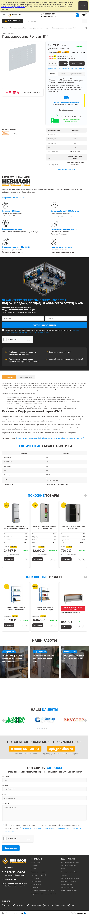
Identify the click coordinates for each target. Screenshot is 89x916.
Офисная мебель (67, 884)
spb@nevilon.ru (49, 16)
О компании (35, 862)
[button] (85, 495)
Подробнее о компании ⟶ (13, 198)
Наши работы (36, 884)
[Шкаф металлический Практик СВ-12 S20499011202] (44, 513)
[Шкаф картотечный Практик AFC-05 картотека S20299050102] (15, 513)
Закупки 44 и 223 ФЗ (38, 875)
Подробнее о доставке (66, 110)
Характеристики (26, 377)
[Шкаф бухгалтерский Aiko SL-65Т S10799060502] (73, 513)
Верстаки (64, 875)
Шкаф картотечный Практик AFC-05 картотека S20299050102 (16, 527)
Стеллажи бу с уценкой (69, 890)
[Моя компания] (15, 861)
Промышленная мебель (69, 872)
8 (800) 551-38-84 (25, 748)
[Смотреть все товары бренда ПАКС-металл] (13, 92)
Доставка (34, 865)
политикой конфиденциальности (13, 7)
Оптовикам (35, 878)
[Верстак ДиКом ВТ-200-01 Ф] (73, 594)
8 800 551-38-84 (49, 14)
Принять (83, 5)
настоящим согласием (42, 332)
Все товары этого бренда (32, 92)
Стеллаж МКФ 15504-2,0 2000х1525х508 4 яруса (16, 608)
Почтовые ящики (67, 887)
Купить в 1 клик (77, 63)
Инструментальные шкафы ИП (73, 438)
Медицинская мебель (68, 881)
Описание (9, 377)
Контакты (35, 887)
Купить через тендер (78, 52)
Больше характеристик (66, 170)
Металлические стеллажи (70, 862)
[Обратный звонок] (77, 15)
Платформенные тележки (70, 878)
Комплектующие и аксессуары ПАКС (29, 438)
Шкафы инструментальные (52, 438)
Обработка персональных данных (43, 894)
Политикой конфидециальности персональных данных (44, 828)
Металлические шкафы (69, 865)
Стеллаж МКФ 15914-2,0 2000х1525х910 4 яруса (44, 608)
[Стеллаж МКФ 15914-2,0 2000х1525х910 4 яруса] (44, 594)
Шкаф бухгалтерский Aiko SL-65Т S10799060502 (73, 527)
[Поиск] (84, 21)
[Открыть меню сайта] (4, 15)
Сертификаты (36, 881)
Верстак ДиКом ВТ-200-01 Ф (71, 612)
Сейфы (63, 868)
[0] (83, 15)
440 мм (13, 133)
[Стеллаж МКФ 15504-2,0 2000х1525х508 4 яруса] (15, 594)
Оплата (34, 868)
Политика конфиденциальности (42, 890)
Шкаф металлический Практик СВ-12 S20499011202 (44, 527)
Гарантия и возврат (38, 872)
